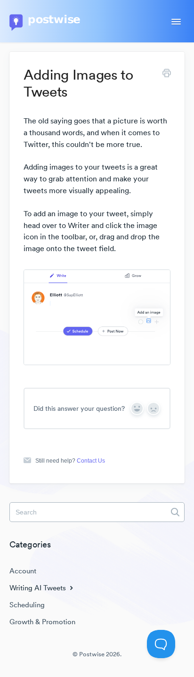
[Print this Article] (166, 74)
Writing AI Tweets (38, 587)
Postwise (92, 654)
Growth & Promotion (42, 621)
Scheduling (27, 604)
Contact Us (91, 460)
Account (22, 570)
